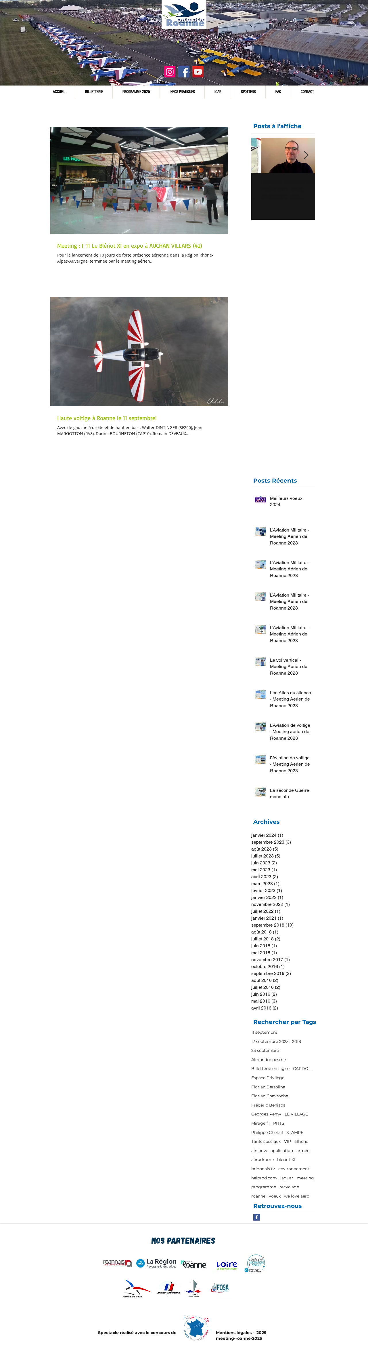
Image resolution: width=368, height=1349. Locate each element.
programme (263, 1186)
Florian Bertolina (268, 1087)
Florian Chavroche (269, 1095)
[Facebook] (183, 71)
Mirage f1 (260, 1123)
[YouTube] (198, 71)
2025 (260, 1332)
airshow (259, 1150)
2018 (296, 1041)
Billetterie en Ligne (270, 1068)
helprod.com (264, 1178)
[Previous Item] (260, 155)
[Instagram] (169, 71)
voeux (275, 1196)
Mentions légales (234, 1332)
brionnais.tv (263, 1168)
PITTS (278, 1123)
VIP (287, 1141)
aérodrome (262, 1159)
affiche (301, 1141)
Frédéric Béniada (268, 1105)
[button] (182, 92)
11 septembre (264, 1032)
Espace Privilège (267, 1077)
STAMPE (294, 1132)
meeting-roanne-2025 (239, 1338)
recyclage (289, 1186)
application (282, 1150)
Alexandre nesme (268, 1059)
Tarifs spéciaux (266, 1141)
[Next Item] (305, 155)
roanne (258, 1196)
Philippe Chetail (267, 1132)
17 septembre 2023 (270, 1041)
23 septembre (265, 1050)
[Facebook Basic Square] (256, 1217)
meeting (305, 1178)
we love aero (296, 1196)
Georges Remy (266, 1114)
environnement (293, 1168)
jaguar (286, 1178)
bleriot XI (286, 1159)
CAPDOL (302, 1068)
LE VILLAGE (296, 1114)
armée (302, 1150)
